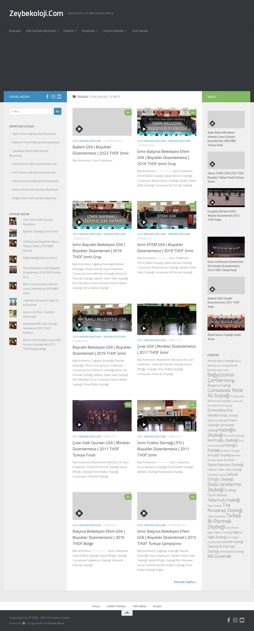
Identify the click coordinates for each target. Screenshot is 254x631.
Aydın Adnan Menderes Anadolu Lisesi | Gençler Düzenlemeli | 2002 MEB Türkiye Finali (222, 138)
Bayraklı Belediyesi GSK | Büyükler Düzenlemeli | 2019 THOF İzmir (102, 350)
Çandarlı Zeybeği (233, 541)
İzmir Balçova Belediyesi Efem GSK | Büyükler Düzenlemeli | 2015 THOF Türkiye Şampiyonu (166, 537)
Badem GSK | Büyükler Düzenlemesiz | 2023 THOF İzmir (101, 150)
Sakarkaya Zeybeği (217, 475)
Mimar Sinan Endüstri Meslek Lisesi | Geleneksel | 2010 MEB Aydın (40, 288)
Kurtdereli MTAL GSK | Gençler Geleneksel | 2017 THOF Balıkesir (40, 328)
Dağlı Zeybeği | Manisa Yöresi (40, 258)
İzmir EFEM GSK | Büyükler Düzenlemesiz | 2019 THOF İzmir (165, 247)
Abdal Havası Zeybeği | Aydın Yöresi (224, 337)
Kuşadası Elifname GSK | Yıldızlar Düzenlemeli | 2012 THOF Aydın (223, 215)
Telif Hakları (139, 606)
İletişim (157, 606)
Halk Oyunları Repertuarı (41, 30)
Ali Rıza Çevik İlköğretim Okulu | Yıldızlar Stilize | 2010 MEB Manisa (41, 246)
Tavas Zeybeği (215, 506)
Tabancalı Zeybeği (224, 499)
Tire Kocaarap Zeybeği (225, 507)
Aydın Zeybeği (222, 365)
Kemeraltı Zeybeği (234, 435)
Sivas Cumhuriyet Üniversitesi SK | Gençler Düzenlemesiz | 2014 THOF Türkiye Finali (225, 266)
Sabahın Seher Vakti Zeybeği (225, 469)
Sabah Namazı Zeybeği (226, 464)
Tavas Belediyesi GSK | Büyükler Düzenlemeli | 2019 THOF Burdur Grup (42, 272)
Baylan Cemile (223, 370)
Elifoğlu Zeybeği (228, 415)
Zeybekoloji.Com (36, 13)
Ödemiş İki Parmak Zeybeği (221, 549)
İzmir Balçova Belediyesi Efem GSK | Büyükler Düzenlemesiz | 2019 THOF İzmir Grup (163, 157)
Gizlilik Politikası (116, 606)
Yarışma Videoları (113, 30)
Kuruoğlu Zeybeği (219, 455)
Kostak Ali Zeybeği (230, 451)
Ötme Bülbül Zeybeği (231, 551)
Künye (96, 606)
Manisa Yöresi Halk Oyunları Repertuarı (35, 189)
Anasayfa (15, 30)
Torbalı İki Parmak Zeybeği (224, 521)
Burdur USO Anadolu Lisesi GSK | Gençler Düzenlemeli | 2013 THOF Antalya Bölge (42, 344)
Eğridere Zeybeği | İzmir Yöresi (40, 231)
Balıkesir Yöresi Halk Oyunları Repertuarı (36, 142)
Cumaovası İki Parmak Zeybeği (226, 398)
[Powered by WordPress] (24, 623)
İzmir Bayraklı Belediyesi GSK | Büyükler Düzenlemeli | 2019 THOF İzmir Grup (99, 250)
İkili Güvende (219, 556)
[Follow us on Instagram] (53, 96)
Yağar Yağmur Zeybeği (220, 532)
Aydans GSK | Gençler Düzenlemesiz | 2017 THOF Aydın (223, 302)
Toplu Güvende (216, 516)
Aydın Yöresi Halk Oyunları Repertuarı (34, 134)
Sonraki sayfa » (185, 581)
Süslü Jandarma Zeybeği (224, 486)
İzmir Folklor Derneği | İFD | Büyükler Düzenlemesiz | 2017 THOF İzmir (163, 449)
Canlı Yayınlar (140, 30)
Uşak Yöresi (232, 527)
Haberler (69, 30)
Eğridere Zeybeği (217, 420)
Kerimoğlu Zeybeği (223, 440)
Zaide (219, 542)
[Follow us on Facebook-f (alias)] (47, 96)
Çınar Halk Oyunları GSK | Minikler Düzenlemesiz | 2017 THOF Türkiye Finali (101, 449)
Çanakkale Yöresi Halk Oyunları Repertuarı (29, 153)
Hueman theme (55, 623)
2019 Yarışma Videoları (151, 141)
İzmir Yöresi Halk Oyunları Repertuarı (34, 172)
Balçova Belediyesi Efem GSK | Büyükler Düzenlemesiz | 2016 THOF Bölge (99, 537)
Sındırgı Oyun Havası (222, 492)
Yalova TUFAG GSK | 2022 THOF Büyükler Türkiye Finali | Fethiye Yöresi (226, 177)
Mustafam (229, 460)
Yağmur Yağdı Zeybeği (225, 534)
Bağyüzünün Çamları (221, 377)
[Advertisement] (127, 63)
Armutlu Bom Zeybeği (221, 360)
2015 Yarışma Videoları (151, 525)
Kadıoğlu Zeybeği (222, 432)
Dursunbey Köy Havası (220, 412)
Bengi (229, 380)
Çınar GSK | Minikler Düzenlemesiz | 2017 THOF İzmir (166, 349)
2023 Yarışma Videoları (87, 141)
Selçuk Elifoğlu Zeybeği (223, 476)
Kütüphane (88, 30)
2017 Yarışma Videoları (151, 340)
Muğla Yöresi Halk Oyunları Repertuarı (35, 198)
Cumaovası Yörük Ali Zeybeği (225, 392)
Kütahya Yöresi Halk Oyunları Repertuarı (36, 181)
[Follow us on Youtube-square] (59, 96)
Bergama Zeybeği (219, 385)
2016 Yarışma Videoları (87, 525)
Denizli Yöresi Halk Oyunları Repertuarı (35, 164)
